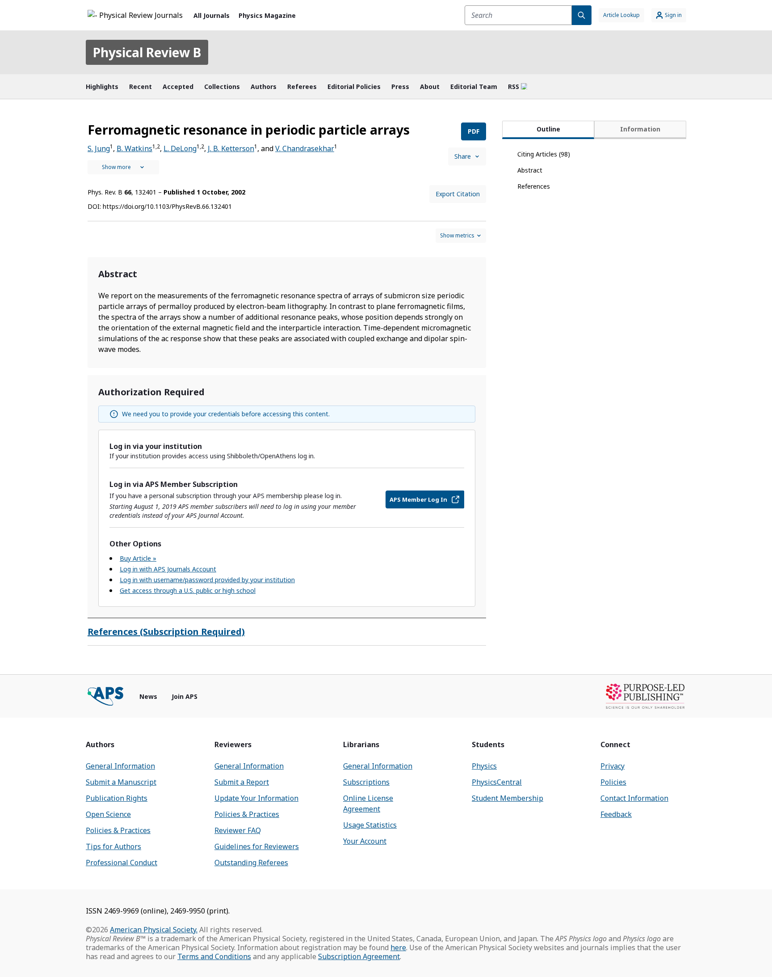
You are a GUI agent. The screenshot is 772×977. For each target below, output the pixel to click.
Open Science (108, 814)
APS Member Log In (418, 499)
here (398, 947)
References (533, 186)
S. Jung (99, 148)
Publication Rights (116, 798)
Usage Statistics (370, 825)
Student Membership (507, 798)
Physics (484, 766)
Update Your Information (256, 798)
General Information (120, 766)
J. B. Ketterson (231, 148)
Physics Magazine (267, 15)
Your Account (364, 841)
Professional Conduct (121, 862)
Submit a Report (241, 782)
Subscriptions (366, 782)
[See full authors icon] (123, 167)
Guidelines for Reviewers (256, 846)
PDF (473, 131)
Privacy (612, 766)
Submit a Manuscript (121, 782)
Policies (613, 782)
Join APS (184, 696)
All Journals (211, 15)
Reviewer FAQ (237, 830)
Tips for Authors (113, 846)
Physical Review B (147, 52)
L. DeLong (180, 148)
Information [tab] (640, 129)
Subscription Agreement (359, 956)
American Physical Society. (153, 930)
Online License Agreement (368, 803)
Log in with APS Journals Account (168, 569)
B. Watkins (134, 148)
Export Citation (458, 194)
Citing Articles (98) (543, 154)
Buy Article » (138, 558)
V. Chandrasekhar (304, 148)
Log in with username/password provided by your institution (207, 579)
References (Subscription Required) (166, 632)
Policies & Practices (118, 830)
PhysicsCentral (497, 782)
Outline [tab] (548, 129)
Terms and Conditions (214, 956)
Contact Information (634, 798)
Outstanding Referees (251, 862)
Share (462, 156)
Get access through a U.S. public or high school (188, 590)
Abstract (529, 170)
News (148, 696)
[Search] (582, 15)
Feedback (616, 814)
